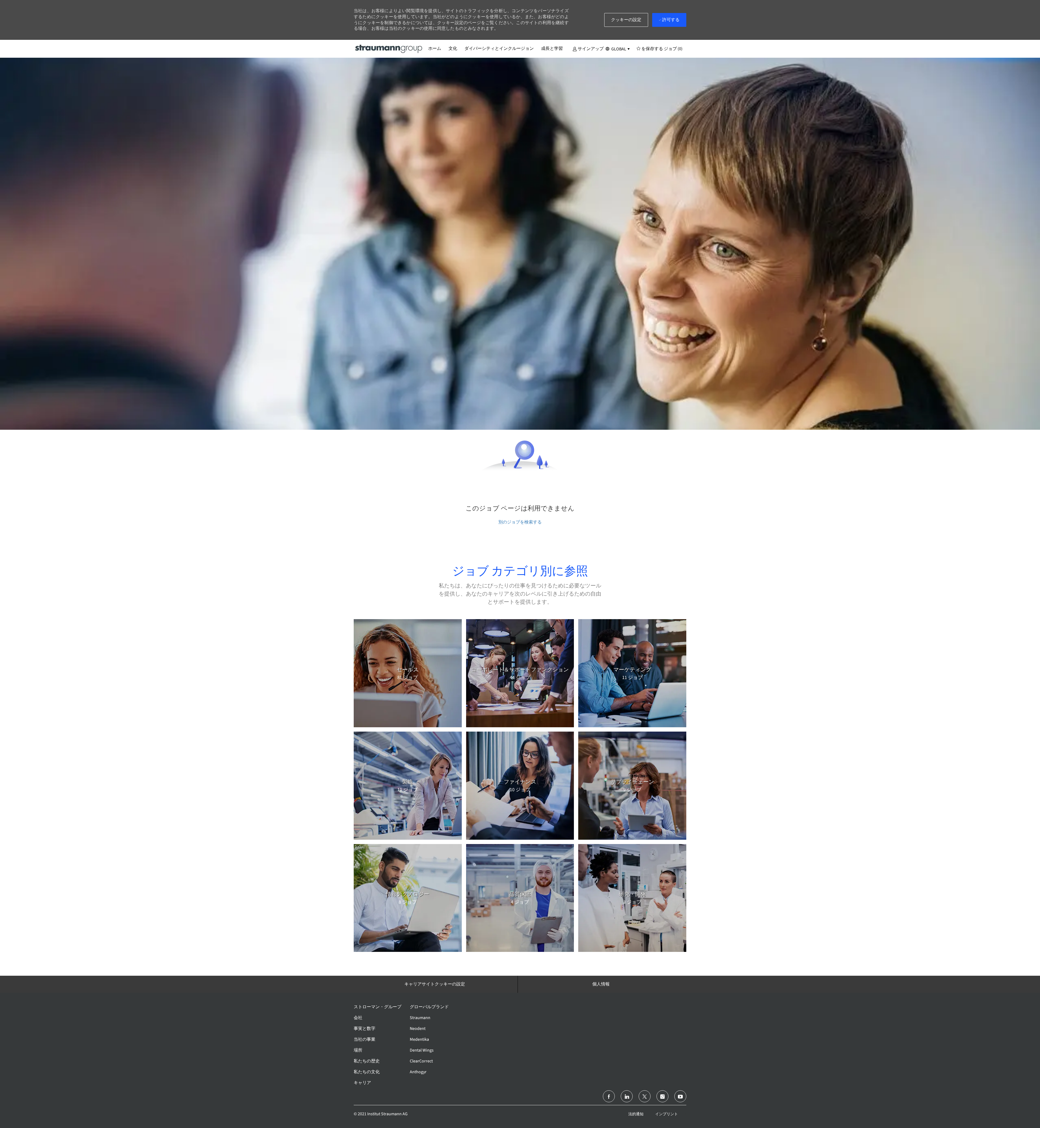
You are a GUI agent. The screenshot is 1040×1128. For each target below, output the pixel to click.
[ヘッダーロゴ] (389, 48)
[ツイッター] (645, 1096)
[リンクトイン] (627, 1096)
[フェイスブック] (609, 1096)
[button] (588, 48)
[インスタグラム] (662, 1096)
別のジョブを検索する (520, 522)
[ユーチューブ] (680, 1096)
